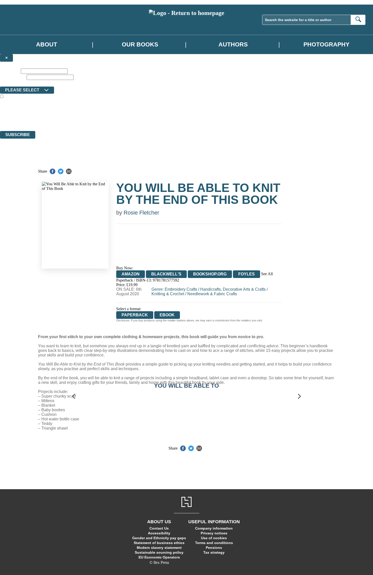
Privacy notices (214, 533)
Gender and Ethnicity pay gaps (159, 538)
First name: (10, 71)
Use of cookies (214, 538)
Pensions (214, 548)
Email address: (13, 77)
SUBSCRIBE (17, 135)
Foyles (246, 274)
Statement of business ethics (159, 543)
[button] (73, 396)
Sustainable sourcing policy (159, 552)
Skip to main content (16, 2)
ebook (167, 315)
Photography (326, 44)
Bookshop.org (210, 274)
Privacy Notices (100, 119)
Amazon (131, 274)
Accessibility (159, 533)
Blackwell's (166, 274)
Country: (8, 83)
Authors (233, 44)
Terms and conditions (214, 543)
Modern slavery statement (159, 548)
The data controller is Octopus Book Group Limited (41, 110)
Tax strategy (214, 552)
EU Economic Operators (159, 557)
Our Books (140, 44)
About (46, 44)
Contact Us (159, 528)
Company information (214, 528)
